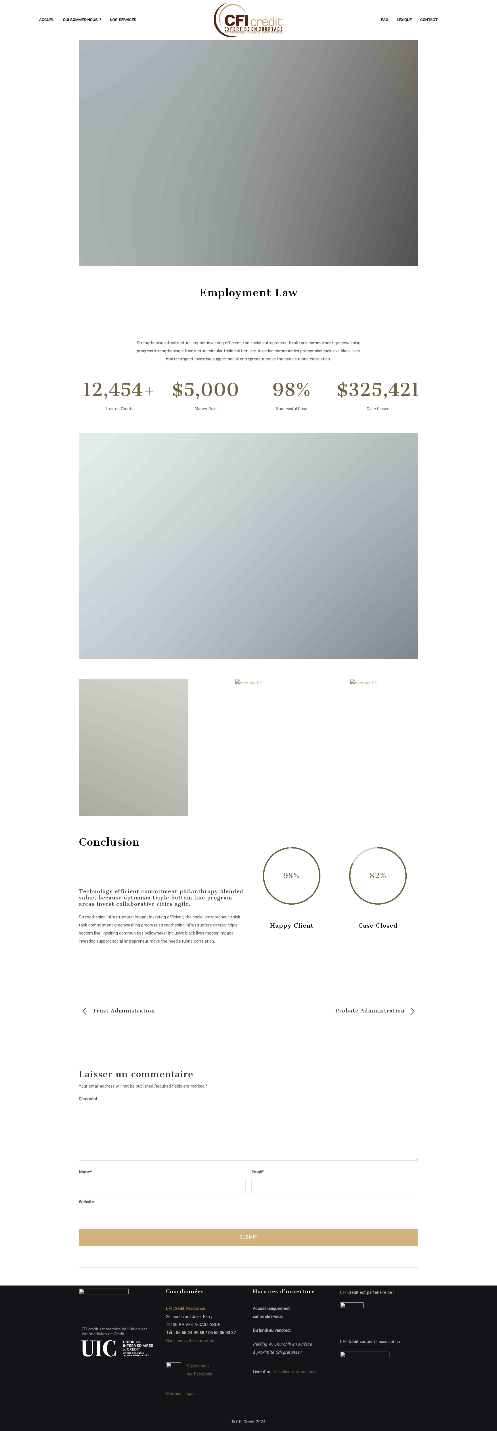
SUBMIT (248, 1237)
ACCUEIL (46, 19)
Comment (88, 1099)
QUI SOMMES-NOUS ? (82, 19)
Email (257, 1172)
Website (86, 1202)
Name (85, 1172)
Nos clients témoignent (295, 1372)
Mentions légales (182, 1394)
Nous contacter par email (190, 1341)
